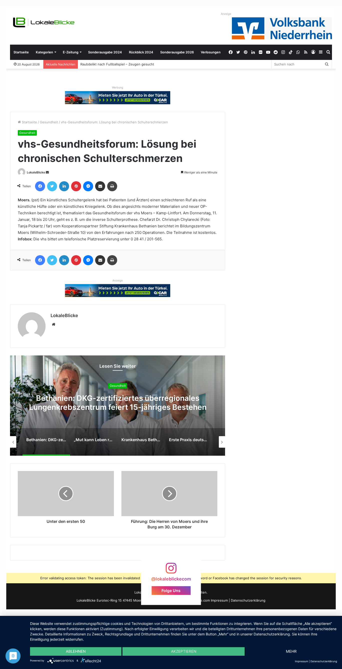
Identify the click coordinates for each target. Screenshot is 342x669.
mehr (291, 651)
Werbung (117, 87)
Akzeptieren (183, 651)
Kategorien (44, 52)
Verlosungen (211, 52)
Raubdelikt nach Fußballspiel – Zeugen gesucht (117, 64)
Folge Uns (171, 590)
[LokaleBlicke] (44, 22)
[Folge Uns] (171, 570)
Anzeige (226, 14)
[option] (117, 405)
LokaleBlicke (36, 172)
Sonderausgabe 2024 (105, 52)
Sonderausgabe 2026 (177, 52)
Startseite (21, 52)
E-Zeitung (70, 52)
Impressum (219, 600)
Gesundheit (49, 122)
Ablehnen (76, 651)
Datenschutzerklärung (248, 600)
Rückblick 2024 (141, 52)
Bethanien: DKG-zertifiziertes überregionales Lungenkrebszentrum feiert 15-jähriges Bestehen (118, 403)
